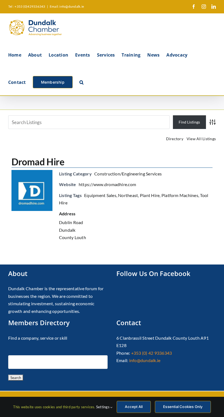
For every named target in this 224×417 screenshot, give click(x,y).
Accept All (134, 406)
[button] (81, 81)
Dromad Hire (37, 161)
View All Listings (201, 138)
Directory (174, 138)
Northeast (128, 195)
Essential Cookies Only (182, 406)
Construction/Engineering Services (128, 173)
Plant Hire (150, 195)
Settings (103, 407)
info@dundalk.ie (145, 360)
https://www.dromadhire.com (107, 184)
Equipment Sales (100, 195)
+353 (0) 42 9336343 (151, 353)
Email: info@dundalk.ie (67, 6)
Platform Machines (179, 195)
